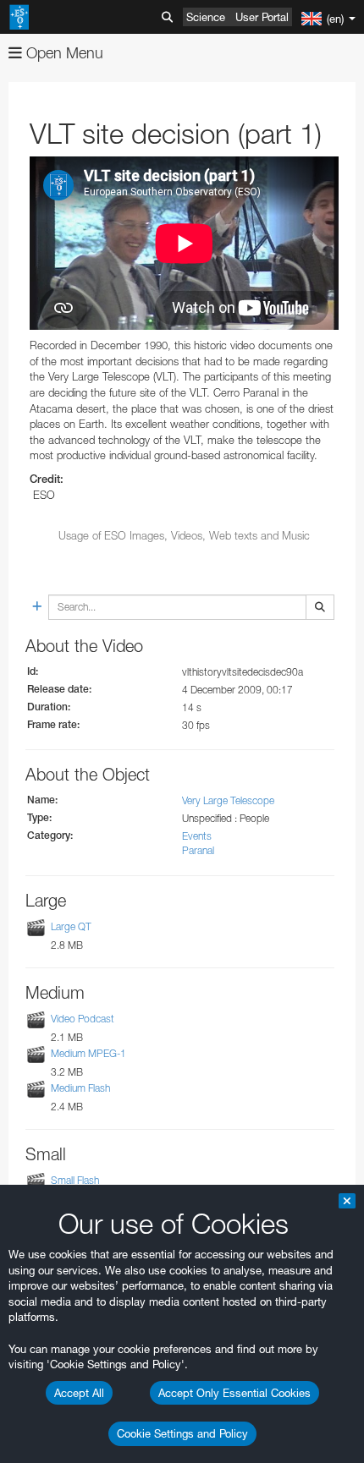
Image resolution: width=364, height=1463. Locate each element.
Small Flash (75, 1180)
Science (205, 17)
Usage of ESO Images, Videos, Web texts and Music (184, 535)
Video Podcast (82, 1018)
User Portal (262, 17)
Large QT (71, 926)
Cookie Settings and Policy (182, 1433)
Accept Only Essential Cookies (234, 1393)
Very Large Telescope (228, 800)
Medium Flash (80, 1088)
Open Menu (62, 53)
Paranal (198, 850)
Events (197, 836)
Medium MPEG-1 (88, 1053)
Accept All (79, 1393)
